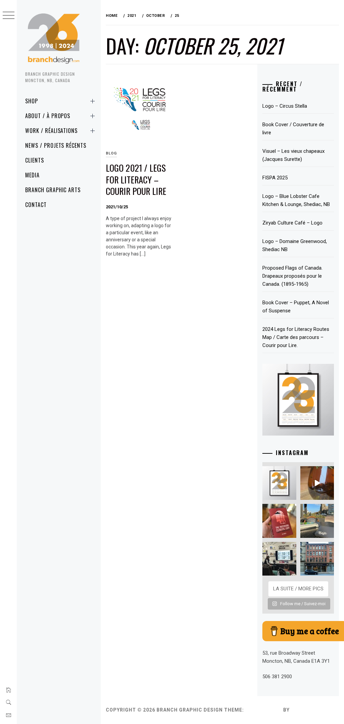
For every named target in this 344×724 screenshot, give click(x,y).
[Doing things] (317, 483)
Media (32, 175)
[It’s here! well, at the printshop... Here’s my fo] (279, 483)
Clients (34, 160)
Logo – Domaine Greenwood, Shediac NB (294, 245)
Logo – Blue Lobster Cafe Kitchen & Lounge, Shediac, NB (296, 200)
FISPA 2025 (275, 178)
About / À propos (47, 116)
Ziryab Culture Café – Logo (292, 223)
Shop (31, 101)
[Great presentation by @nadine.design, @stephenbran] (279, 559)
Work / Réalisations (51, 131)
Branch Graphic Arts (53, 190)
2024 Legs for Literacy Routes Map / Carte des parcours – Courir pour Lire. (295, 337)
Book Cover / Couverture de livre (293, 129)
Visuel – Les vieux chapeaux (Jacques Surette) (293, 155)
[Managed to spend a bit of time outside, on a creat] (317, 521)
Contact (36, 205)
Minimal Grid (263, 710)
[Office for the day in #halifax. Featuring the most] (317, 559)
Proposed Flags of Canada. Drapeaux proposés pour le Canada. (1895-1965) (292, 276)
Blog (111, 153)
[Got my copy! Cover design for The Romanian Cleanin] (279, 521)
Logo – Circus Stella (284, 106)
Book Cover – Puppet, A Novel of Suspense (295, 307)
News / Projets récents (55, 145)
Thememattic (310, 710)
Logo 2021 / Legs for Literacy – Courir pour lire (136, 179)
